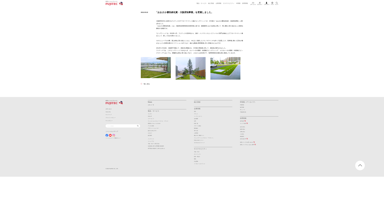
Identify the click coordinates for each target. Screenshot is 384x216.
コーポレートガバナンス (199, 163)
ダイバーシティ (197, 154)
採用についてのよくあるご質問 (247, 144)
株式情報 (242, 107)
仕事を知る (242, 131)
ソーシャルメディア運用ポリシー (113, 138)
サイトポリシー (109, 120)
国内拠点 (196, 128)
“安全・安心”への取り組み (154, 143)
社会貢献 (196, 161)
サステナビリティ (228, 3)
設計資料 (150, 135)
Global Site (108, 111)
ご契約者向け (267, 4)
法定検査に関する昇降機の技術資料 (156, 146)
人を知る (242, 134)
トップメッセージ (198, 116)
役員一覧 (196, 123)
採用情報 (245, 3)
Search (276, 4)
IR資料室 (242, 104)
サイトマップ (109, 114)
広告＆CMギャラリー (199, 140)
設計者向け (259, 4)
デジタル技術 (151, 125)
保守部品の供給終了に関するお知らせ (156, 148)
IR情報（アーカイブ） (248, 102)
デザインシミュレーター (153, 128)
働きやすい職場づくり (199, 135)
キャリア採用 (243, 123)
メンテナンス (151, 138)
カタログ (150, 133)
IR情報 (238, 3)
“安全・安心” (197, 151)
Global (272, 4)
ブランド (196, 113)
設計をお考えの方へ (152, 130)
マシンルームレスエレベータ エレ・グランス (158, 121)
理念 (195, 111)
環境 (195, 159)
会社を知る (242, 126)
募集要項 (242, 136)
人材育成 (196, 133)
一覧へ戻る (146, 84)
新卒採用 (242, 121)
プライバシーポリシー (111, 117)
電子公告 (196, 130)
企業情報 (218, 3)
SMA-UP (150, 116)
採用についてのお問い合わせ (246, 142)
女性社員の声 (243, 138)
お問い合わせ (253, 4)
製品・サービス (201, 3)
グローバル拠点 (197, 125)
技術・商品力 (197, 156)
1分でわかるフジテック (199, 142)
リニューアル (151, 141)
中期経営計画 (243, 112)
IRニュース (242, 109)
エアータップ (151, 118)
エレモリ (150, 113)
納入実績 (211, 3)
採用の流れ (242, 129)
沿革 (195, 121)
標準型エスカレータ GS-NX (154, 123)
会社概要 (196, 118)
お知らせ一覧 (151, 104)
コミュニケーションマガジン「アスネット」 (204, 137)
